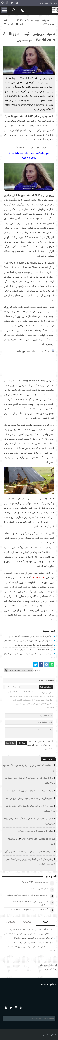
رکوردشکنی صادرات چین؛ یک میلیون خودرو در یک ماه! (33, 645)
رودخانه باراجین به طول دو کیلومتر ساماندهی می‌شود (27, 895)
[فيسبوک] (41, 664)
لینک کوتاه (37, 670)
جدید (45, 922)
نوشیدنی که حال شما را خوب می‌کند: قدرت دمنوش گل (29, 851)
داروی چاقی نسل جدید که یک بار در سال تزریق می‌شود (33, 649)
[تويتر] (12, 2)
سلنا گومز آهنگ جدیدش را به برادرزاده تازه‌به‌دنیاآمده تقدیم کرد (31, 636)
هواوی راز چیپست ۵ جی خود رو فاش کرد (35, 831)
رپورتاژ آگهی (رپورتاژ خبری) (47, 968)
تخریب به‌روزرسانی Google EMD (35, 882)
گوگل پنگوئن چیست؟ (39, 888)
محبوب (27, 922)
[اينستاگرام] (7, 2)
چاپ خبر (10, 24)
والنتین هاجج (39, 578)
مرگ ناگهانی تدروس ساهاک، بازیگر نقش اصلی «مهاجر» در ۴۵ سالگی (28, 640)
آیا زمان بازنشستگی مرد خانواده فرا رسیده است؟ (29, 909)
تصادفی (10, 922)
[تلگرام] (2, 2)
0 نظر (21, 24)
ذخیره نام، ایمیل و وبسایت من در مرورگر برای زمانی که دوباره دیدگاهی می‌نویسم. (40, 745)
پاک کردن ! (10, 743)
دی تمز (42, 1034)
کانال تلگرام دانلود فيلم (48, 965)
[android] (21, 1008)
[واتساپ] (51, 664)
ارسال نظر (21, 743)
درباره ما (53, 2)
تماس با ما (44, 2)
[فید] (16, 2)
